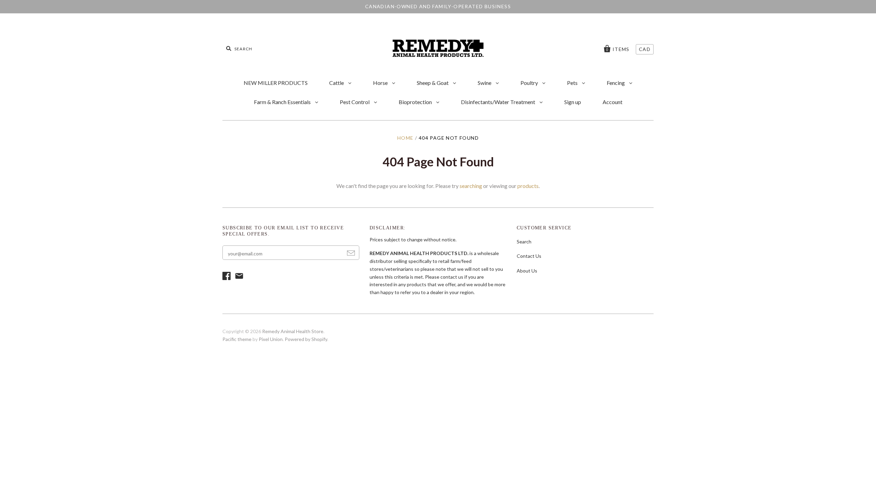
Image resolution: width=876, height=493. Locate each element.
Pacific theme (237, 339)
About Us (527, 271)
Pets (573, 82)
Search (524, 241)
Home (405, 138)
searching (471, 185)
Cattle (337, 82)
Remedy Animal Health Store (292, 331)
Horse (381, 82)
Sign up (572, 102)
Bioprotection (416, 102)
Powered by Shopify (306, 339)
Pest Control (355, 102)
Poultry (529, 82)
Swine (485, 82)
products (528, 185)
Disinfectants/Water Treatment (498, 102)
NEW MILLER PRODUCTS (276, 82)
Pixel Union (271, 339)
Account (612, 102)
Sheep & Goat (433, 82)
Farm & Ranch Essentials (283, 102)
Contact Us (529, 256)
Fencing (616, 82)
